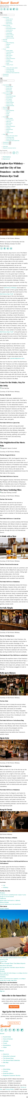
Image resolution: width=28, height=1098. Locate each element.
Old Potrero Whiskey (10, 287)
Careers (5, 1071)
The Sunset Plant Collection (11, 1060)
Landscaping (9, 33)
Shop (4, 66)
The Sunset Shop (10, 69)
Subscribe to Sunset (9, 1056)
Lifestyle (5, 41)
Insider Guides (9, 50)
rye (4, 885)
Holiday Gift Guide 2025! (12, 68)
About (2, 1050)
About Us (6, 1054)
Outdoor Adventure (10, 58)
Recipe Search (9, 19)
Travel (4, 49)
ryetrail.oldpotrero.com (17, 358)
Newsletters (6, 74)
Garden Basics (9, 30)
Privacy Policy (9, 1089)
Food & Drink (6, 17)
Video (5, 1047)
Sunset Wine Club (10, 71)
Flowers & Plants (10, 34)
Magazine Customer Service (9, 148)
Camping (8, 60)
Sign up (2, 991)
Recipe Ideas (9, 20)
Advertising (6, 1069)
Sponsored (6, 159)
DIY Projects (9, 31)
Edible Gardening (10, 38)
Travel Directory (10, 52)
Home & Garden (6, 25)
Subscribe (5, 146)
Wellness (8, 44)
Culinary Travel (9, 64)
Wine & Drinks (9, 23)
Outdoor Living (9, 36)
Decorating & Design (11, 28)
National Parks (9, 61)
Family (7, 45)
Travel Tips (3, 961)
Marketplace (7, 157)
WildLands (8, 53)
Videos (7, 47)
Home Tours (9, 26)
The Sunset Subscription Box (12, 72)
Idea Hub (5, 39)
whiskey (5, 887)
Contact (2, 1066)
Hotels (7, 63)
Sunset (2, 1033)
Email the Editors (8, 1073)
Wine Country (9, 55)
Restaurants (9, 22)
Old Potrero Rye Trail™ (6, 294)
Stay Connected (3, 150)
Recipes (2, 971)
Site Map (5, 1062)
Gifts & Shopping (10, 42)
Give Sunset (6, 75)
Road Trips (8, 57)
